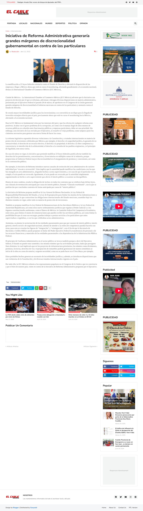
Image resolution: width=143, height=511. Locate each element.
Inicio (7, 31)
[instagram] (130, 497)
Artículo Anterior (12, 346)
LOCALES (23, 23)
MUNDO (48, 23)
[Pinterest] (41, 288)
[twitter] (129, 2)
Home (104, 508)
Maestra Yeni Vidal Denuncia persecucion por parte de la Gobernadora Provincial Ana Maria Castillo (124, 417)
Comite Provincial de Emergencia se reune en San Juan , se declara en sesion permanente (124, 443)
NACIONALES (36, 23)
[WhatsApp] (37, 288)
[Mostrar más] (50, 288)
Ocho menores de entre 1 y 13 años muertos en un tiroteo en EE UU (81, 316)
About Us (112, 508)
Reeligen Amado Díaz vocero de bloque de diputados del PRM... (39, 2)
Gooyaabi (33, 508)
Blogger (16, 508)
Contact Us (122, 508)
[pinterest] (136, 2)
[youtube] (133, 2)
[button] (135, 23)
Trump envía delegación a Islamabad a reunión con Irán (51, 316)
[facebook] (126, 2)
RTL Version (133, 508)
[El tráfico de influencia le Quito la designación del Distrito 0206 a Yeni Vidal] (108, 431)
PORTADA (11, 23)
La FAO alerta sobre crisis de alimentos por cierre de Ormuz (20, 316)
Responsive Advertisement (96, 12)
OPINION (84, 23)
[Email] (45, 288)
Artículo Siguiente (90, 346)
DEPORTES (60, 23)
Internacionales (16, 31)
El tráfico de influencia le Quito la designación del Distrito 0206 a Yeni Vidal (124, 430)
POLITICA (72, 23)
